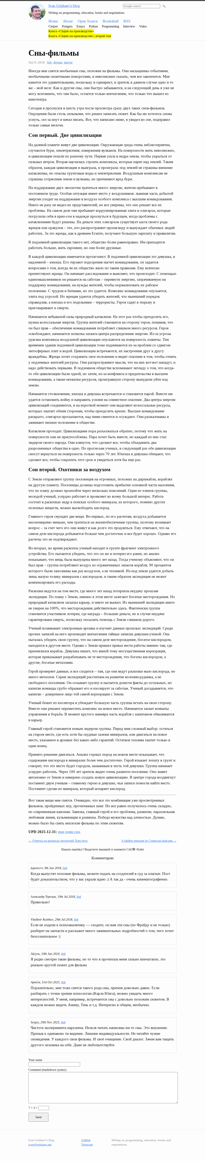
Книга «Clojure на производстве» (71, 31)
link (65, 868)
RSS (127, 21)
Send (38, 1117)
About (68, 21)
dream (57, 62)
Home (53, 21)
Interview (129, 26)
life (49, 62)
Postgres (67, 26)
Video (143, 26)
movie (68, 62)
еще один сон (69, 832)
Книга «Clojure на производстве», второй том (79, 36)
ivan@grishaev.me (40, 1144)
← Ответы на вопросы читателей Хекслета (57, 840)
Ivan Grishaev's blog (64, 6)
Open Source (88, 21)
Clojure (53, 26)
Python (93, 26)
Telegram (87, 1144)
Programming (110, 26)
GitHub (85, 1140)
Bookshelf (111, 21)
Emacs (80, 26)
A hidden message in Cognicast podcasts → (149, 840)
